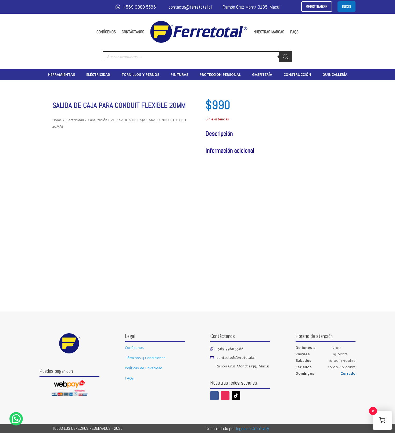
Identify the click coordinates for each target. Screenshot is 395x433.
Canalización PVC (101, 120)
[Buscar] (285, 56)
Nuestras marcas (269, 32)
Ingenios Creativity (252, 428)
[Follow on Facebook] (214, 395)
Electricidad (75, 120)
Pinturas (179, 75)
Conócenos (106, 32)
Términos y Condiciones (145, 357)
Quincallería (334, 75)
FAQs (294, 32)
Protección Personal (220, 75)
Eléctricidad (98, 75)
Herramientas (61, 75)
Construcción (297, 75)
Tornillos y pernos (140, 75)
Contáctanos (133, 32)
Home (57, 120)
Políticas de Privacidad (143, 368)
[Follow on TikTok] (236, 395)
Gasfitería (262, 75)
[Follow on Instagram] (225, 395)
